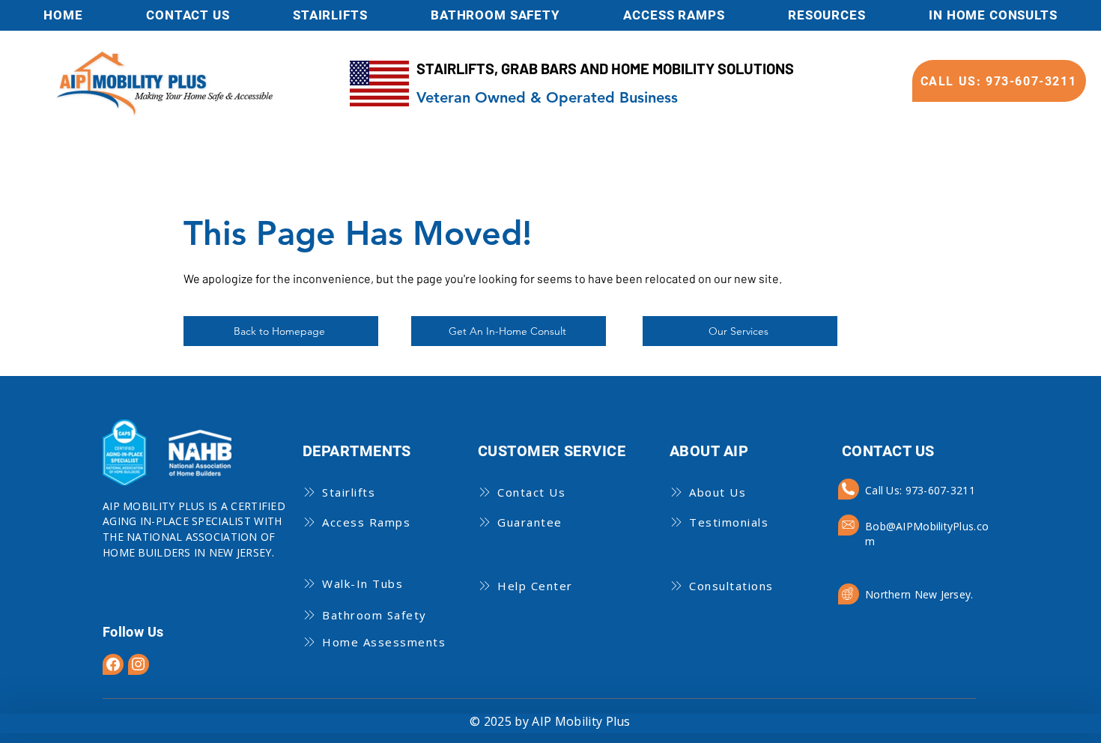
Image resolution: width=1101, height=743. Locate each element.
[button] (826, 15)
